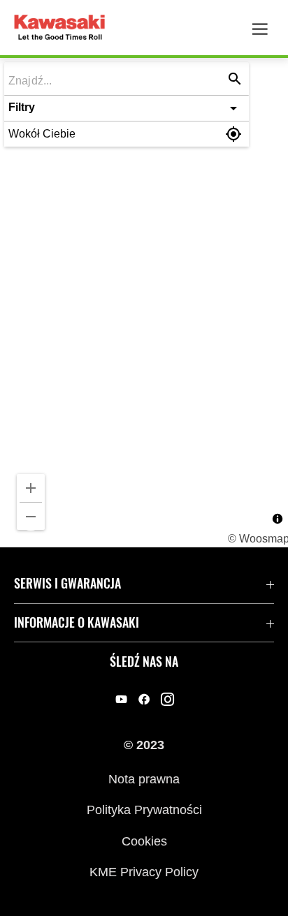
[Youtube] (121, 698)
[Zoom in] (31, 488)
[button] (126, 108)
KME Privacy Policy (144, 871)
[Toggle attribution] (277, 518)
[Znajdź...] (235, 79)
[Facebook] (144, 698)
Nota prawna (144, 778)
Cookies (144, 841)
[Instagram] (167, 698)
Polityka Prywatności (144, 810)
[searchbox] (116, 80)
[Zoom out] (31, 517)
